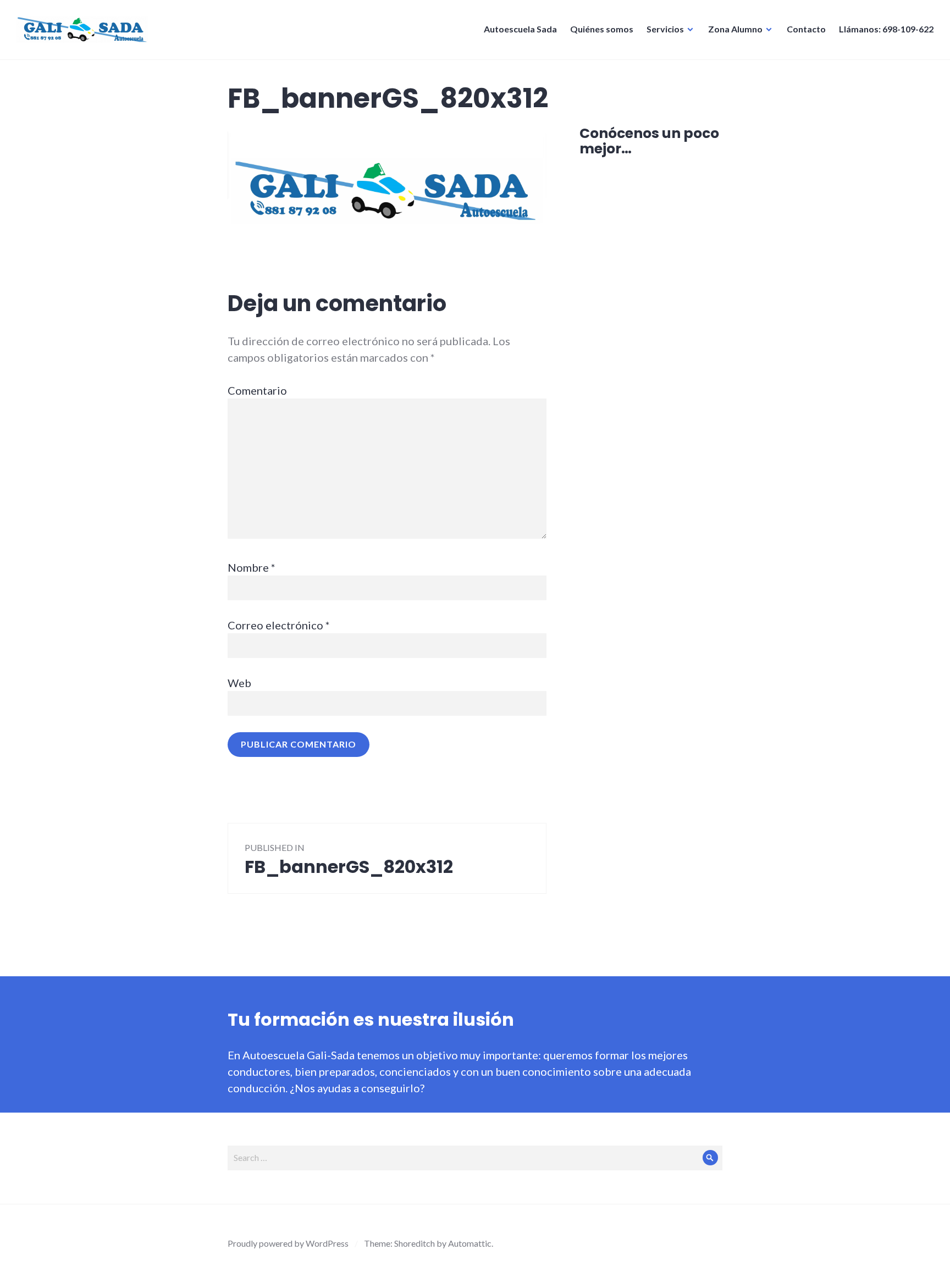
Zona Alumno (735, 29)
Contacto (806, 29)
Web (239, 682)
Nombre (251, 567)
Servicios (665, 29)
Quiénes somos (601, 29)
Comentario (257, 390)
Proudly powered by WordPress (288, 1243)
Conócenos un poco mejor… (649, 141)
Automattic (469, 1243)
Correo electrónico (279, 625)
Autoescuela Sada (520, 29)
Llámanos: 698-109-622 (886, 29)
